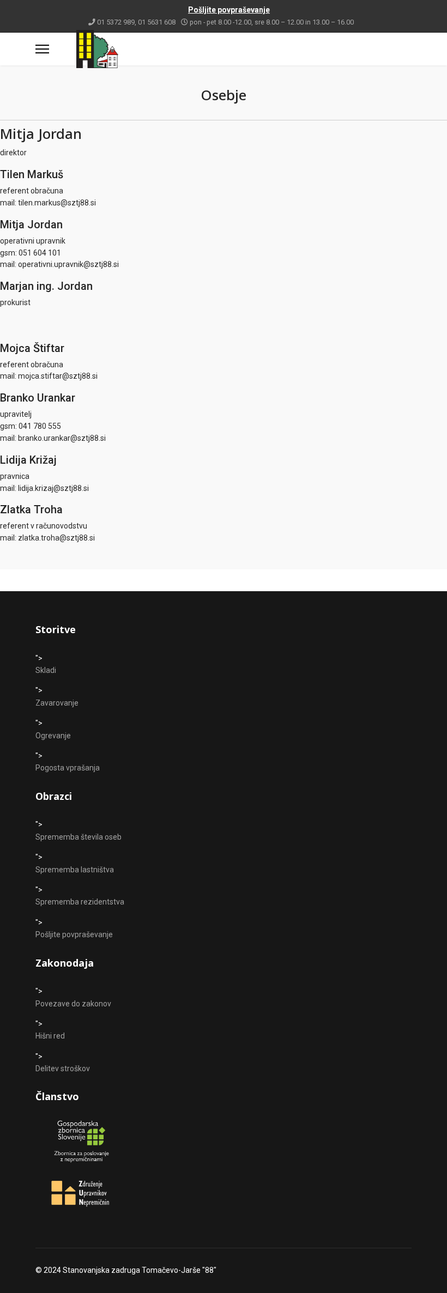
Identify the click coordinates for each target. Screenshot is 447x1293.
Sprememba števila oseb (78, 837)
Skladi (45, 670)
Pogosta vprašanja (67, 767)
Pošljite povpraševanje (74, 934)
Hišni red (50, 1035)
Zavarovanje (56, 703)
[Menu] (42, 49)
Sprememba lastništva (74, 869)
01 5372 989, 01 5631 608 (136, 22)
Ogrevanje (53, 735)
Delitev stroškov (62, 1068)
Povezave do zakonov (73, 1003)
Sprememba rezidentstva (79, 901)
